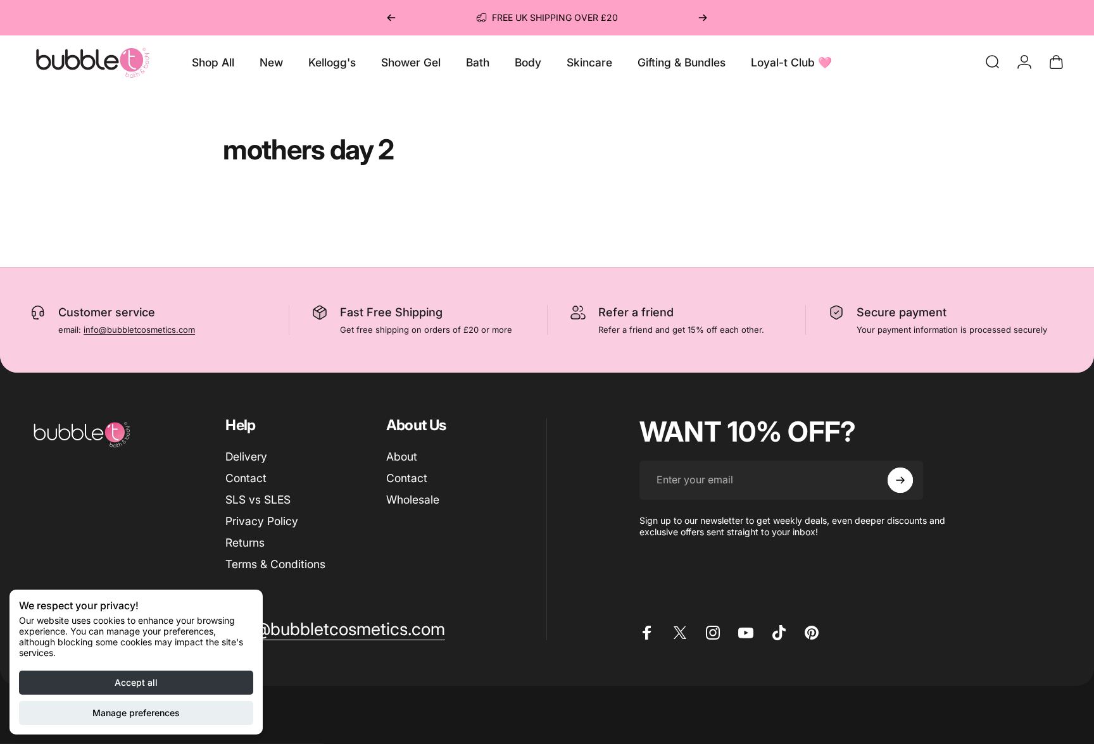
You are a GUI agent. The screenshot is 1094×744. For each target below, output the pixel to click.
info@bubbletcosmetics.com (139, 330)
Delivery (246, 456)
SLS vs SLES (258, 499)
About (401, 456)
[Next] (703, 17)
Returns (245, 542)
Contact (246, 478)
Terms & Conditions (275, 564)
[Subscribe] (900, 480)
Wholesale (412, 499)
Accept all (136, 682)
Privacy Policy (261, 521)
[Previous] (391, 17)
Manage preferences (136, 712)
